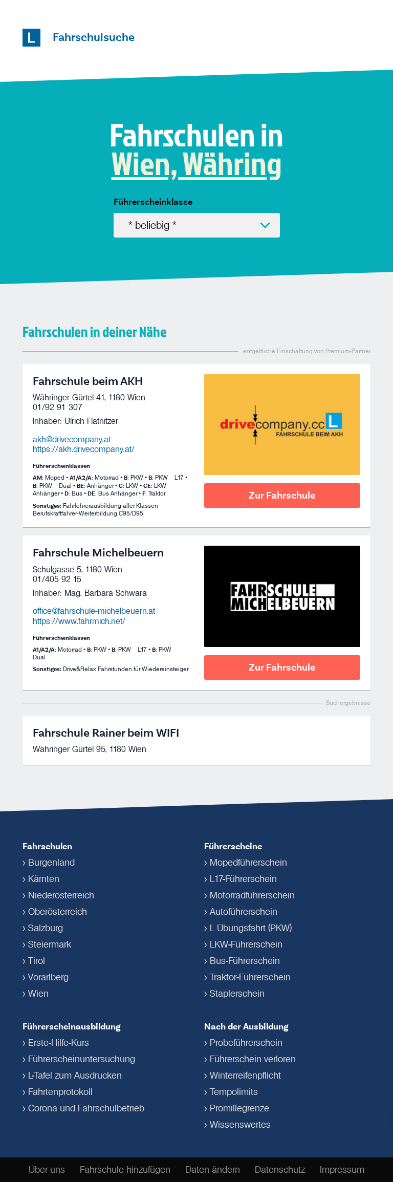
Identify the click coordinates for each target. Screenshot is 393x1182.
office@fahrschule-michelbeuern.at (94, 610)
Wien (38, 993)
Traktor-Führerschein (250, 977)
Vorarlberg (48, 977)
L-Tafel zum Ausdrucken (75, 1075)
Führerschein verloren (253, 1059)
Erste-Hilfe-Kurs (58, 1043)
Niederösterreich (61, 895)
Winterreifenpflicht (245, 1075)
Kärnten (43, 879)
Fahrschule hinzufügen (125, 1170)
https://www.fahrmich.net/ (79, 621)
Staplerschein (237, 993)
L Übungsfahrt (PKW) (251, 928)
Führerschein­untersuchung (81, 1059)
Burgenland (51, 862)
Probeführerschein (246, 1043)
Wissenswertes (240, 1125)
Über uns (47, 1170)
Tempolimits (234, 1092)
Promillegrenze (239, 1108)
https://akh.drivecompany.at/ (84, 449)
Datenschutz (280, 1170)
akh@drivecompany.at (72, 439)
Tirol (36, 961)
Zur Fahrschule (282, 495)
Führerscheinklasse (153, 201)
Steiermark (49, 944)
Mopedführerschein (248, 862)
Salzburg (45, 928)
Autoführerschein (243, 912)
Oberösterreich (57, 912)
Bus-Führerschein (245, 961)
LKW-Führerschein (246, 944)
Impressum (342, 1170)
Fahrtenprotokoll (60, 1092)
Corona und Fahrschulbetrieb (86, 1108)
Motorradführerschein (252, 895)
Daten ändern (212, 1170)
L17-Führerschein (243, 879)
